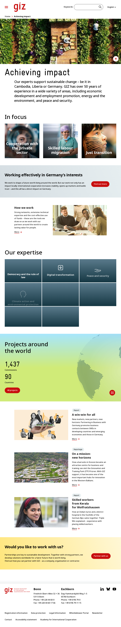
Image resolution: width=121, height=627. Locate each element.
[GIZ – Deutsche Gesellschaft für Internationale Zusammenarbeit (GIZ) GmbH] (20, 7)
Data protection (38, 613)
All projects (12, 390)
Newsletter (97, 613)
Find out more (101, 185)
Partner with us (102, 557)
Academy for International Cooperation (58, 619)
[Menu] (6, 7)
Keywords (68, 7)
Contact (8, 619)
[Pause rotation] (112, 393)
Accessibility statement (26, 619)
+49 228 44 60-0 (47, 599)
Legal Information (57, 613)
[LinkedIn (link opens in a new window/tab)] (102, 590)
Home (7, 16)
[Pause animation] (116, 59)
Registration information (16, 613)
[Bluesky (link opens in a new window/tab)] (108, 590)
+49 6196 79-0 (74, 599)
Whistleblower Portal (79, 613)
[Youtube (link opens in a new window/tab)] (114, 590)
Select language (111, 7)
